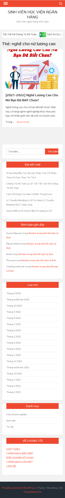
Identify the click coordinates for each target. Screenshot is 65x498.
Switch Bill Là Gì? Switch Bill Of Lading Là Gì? (29, 210)
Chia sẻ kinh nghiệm (16, 414)
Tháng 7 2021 (13, 379)
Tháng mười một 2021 (17, 367)
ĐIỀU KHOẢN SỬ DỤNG (20, 457)
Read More (23, 122)
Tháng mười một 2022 (17, 299)
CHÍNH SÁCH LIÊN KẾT (19, 461)
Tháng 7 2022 (13, 324)
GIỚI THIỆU (13, 449)
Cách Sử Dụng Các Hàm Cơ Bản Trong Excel (29, 194)
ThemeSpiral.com (32, 491)
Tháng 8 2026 (13, 293)
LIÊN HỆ (11, 466)
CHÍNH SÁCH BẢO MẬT (19, 453)
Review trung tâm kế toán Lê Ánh (35, 254)
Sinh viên (11, 420)
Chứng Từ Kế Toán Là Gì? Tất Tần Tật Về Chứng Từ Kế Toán (32, 185)
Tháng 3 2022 (13, 348)
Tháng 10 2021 (14, 373)
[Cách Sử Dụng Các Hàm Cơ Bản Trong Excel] (40, 34)
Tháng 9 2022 (13, 311)
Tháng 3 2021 (13, 385)
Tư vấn (10, 426)
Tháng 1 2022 (13, 355)
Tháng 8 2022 (13, 318)
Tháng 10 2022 (14, 305)
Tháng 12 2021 (14, 361)
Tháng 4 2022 (13, 342)
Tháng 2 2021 (13, 392)
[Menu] (5, 3)
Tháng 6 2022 (13, 330)
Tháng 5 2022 (13, 336)
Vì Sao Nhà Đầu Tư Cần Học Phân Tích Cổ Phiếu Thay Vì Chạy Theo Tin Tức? (31, 175)
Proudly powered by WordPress (18, 487)
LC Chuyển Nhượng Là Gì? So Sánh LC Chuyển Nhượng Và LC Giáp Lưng (30, 202)
